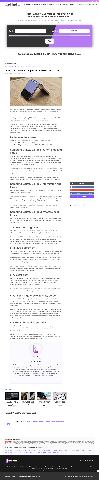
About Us (3, 1)
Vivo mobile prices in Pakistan (45, 450)
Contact (72, 4)
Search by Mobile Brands (50, 4)
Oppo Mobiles (45, 470)
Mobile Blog (63, 4)
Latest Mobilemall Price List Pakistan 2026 (34, 423)
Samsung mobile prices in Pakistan (12, 450)
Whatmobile (27, 4)
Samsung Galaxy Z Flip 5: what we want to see (31, 66)
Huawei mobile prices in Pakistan (44, 452)
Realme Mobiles (53, 470)
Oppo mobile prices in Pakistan (61, 450)
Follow (91, 190)
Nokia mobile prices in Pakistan (78, 450)
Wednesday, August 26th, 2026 (86, 4)
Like (92, 186)
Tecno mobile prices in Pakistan (26, 452)
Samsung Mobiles (37, 4)
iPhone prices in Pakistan (29, 450)
